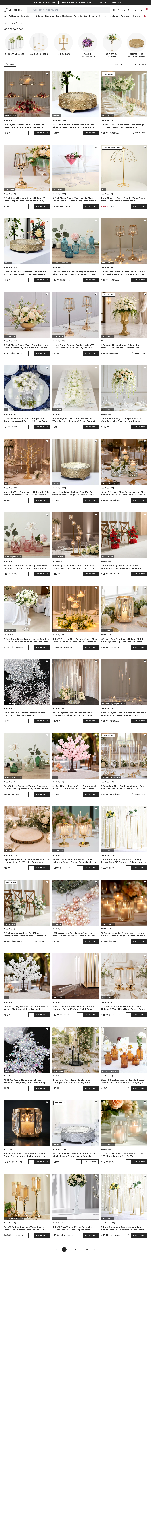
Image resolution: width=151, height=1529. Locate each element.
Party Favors (125, 16)
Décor (91, 16)
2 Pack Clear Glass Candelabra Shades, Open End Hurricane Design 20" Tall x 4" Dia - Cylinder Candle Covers (123, 787)
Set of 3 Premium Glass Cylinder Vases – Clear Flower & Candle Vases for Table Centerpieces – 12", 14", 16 (75, 640)
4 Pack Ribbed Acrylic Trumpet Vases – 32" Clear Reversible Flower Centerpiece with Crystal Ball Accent (122, 420)
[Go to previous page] (56, 1249)
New (5, 16)
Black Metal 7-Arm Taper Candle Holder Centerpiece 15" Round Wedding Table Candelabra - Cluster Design (71, 1081)
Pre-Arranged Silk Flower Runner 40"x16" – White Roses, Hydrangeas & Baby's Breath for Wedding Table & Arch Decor (74, 420)
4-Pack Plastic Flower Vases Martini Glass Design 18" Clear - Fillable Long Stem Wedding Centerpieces (74, 199)
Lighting (99, 16)
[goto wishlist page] (141, 10)
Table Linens (14, 16)
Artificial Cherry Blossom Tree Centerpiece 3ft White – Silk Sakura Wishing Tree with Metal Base (26, 1008)
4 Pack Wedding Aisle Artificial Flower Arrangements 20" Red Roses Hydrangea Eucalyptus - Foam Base (121, 567)
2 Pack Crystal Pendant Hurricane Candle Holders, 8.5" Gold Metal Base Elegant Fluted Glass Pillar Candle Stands (123, 1008)
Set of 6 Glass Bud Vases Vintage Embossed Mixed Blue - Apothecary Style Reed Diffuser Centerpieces (74, 273)
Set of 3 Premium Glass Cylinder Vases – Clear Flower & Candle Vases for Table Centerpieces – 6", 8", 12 (124, 493)
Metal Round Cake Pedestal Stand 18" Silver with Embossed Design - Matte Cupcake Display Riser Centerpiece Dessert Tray (73, 1155)
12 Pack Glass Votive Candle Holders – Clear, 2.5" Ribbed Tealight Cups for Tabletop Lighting (122, 1155)
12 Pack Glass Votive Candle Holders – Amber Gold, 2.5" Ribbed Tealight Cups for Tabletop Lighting (123, 934)
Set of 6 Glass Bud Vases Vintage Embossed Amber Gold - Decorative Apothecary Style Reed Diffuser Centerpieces (123, 1081)
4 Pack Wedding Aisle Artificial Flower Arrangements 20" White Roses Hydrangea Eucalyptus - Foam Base (25, 934)
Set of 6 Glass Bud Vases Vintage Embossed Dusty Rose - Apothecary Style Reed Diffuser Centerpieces (25, 567)
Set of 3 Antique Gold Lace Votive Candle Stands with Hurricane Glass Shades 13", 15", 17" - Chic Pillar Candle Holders (27, 1228)
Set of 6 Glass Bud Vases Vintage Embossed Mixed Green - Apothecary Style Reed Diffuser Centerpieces (26, 787)
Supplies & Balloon (111, 16)
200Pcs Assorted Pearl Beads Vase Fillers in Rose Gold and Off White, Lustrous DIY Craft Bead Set (73, 934)
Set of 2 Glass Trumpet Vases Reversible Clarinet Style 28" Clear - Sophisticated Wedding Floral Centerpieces (72, 1228)
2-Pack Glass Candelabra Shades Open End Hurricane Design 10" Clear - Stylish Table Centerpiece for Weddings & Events (73, 1008)
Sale (145, 16)
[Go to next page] (94, 1249)
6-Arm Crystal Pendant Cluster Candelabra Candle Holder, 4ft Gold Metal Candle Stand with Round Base (73, 567)
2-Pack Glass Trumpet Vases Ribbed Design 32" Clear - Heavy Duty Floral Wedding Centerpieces (122, 126)
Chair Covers (38, 16)
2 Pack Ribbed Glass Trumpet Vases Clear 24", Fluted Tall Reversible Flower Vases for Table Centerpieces (26, 640)
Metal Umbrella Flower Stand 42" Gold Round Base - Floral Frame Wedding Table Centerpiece (123, 199)
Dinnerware (49, 16)
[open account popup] (136, 10)
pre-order (140, 133)
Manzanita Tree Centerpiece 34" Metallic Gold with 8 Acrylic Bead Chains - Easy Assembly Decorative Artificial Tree (26, 493)
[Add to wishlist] (47, 73)
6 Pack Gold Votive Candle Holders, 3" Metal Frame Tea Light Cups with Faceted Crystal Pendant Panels (25, 1155)
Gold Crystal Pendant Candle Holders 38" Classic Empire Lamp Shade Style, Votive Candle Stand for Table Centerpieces (24, 126)
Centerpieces (26, 16)
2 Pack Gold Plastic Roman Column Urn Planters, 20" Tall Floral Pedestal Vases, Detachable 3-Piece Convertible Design (120, 346)
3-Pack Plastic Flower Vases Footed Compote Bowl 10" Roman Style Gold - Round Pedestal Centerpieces (26, 346)
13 (87, 1249)
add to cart (42, 133)
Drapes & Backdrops (64, 16)
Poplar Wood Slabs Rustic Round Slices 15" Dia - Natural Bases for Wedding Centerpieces (26, 860)
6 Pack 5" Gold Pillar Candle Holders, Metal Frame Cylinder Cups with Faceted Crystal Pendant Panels (122, 640)
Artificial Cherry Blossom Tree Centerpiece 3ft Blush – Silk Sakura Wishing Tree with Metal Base (75, 787)
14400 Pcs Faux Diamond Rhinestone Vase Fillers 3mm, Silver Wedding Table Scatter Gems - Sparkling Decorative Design (24, 714)
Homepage (8, 23)
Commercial (137, 16)
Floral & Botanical (80, 16)
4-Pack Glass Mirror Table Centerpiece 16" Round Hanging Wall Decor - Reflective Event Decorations (26, 420)
